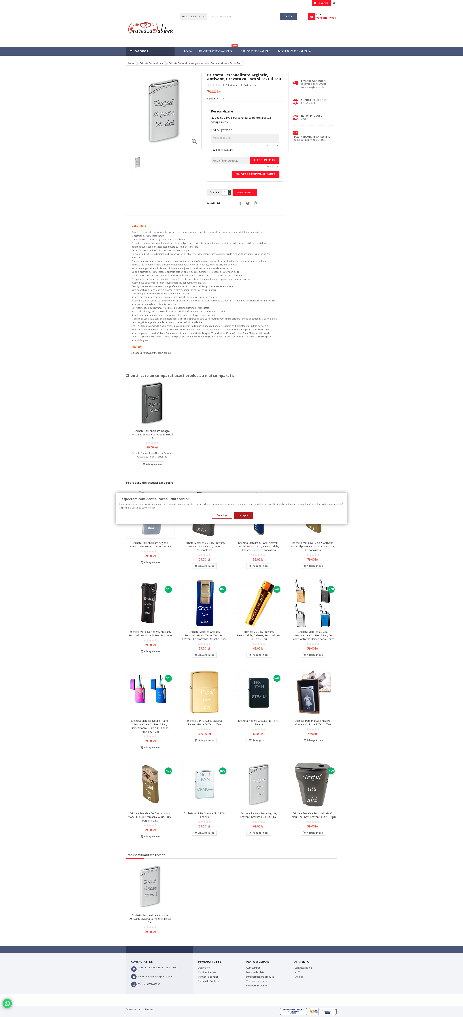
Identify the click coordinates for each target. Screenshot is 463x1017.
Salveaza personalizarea (255, 174)
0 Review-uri (232, 85)
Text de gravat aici (221, 130)
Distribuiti (239, 203)
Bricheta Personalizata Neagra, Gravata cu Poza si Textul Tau (313, 722)
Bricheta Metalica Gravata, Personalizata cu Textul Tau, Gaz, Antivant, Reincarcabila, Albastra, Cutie (204, 635)
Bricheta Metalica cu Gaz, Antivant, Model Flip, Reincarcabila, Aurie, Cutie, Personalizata (150, 817)
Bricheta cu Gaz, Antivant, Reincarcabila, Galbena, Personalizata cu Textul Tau (259, 635)
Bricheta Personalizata (217, 50)
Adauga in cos (245, 192)
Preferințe (222, 515)
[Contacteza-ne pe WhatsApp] (7, 1003)
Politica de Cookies (208, 981)
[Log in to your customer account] (334, 3)
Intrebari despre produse (260, 976)
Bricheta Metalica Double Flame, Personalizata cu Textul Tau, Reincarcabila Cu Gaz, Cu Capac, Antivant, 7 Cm (150, 726)
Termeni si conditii (208, 976)
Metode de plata (255, 972)
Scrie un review (251, 85)
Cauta (288, 16)
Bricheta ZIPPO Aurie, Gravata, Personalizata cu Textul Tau (204, 722)
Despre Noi (204, 967)
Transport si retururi (257, 981)
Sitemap (298, 976)
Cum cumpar (253, 967)
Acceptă (243, 515)
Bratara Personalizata (294, 51)
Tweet (247, 203)
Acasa (188, 51)
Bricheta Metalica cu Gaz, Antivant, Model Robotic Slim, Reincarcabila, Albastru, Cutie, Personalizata (258, 546)
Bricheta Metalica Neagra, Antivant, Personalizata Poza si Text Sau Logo (150, 633)
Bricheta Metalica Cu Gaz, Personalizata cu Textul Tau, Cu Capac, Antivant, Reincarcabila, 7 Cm (313, 635)
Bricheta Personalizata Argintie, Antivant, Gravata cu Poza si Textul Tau (150, 919)
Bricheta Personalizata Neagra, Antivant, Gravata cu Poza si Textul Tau (152, 434)
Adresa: (142, 967)
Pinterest (254, 203)
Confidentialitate (207, 972)
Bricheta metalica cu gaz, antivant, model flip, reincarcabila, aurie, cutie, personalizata (313, 546)
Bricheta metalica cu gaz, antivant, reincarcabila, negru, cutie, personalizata (204, 546)
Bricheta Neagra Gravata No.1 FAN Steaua (258, 722)
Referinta (212, 98)
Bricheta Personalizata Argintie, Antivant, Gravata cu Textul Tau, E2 (150, 544)
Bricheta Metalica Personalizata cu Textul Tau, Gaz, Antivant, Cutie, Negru (313, 815)
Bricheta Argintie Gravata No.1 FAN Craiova (204, 815)
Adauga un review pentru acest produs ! (151, 352)
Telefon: (142, 984)
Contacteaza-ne (303, 967)
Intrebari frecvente (256, 985)
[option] (138, 162)
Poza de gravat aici (222, 149)
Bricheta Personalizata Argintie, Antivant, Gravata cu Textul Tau (258, 815)
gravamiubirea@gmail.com (159, 976)
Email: (141, 976)
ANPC (297, 972)
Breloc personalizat (255, 51)
